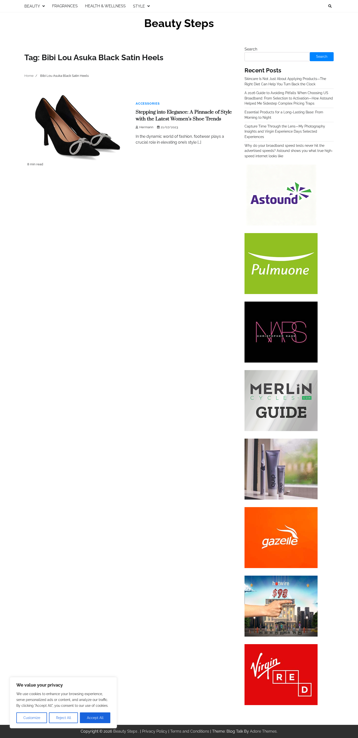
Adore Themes (263, 731)
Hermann (146, 127)
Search (251, 49)
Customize (31, 718)
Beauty (32, 6)
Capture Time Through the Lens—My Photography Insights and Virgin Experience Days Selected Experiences (285, 131)
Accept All (95, 718)
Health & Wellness (105, 6)
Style (139, 6)
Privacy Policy (154, 731)
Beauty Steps (179, 23)
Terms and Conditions (189, 731)
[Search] (330, 6)
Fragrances (65, 6)
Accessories (148, 103)
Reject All (63, 718)
